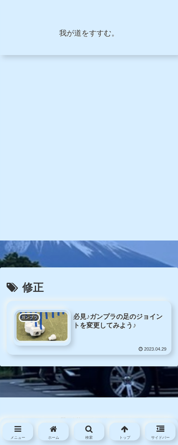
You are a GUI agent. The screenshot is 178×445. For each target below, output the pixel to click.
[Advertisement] (89, 152)
